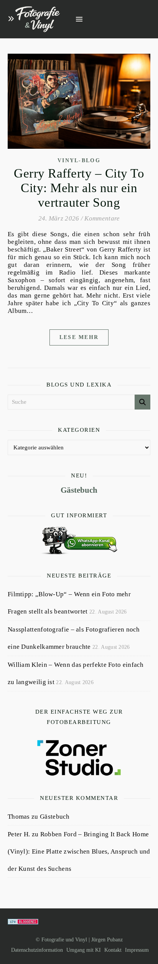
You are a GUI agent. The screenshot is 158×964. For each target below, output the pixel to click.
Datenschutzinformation (37, 950)
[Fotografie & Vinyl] (37, 19)
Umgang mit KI (83, 950)
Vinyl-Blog (79, 160)
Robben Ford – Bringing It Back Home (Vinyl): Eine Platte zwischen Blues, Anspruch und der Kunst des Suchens (79, 851)
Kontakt (113, 950)
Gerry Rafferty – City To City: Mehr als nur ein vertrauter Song (79, 187)
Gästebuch (79, 490)
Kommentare (102, 218)
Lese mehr (79, 337)
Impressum (137, 950)
